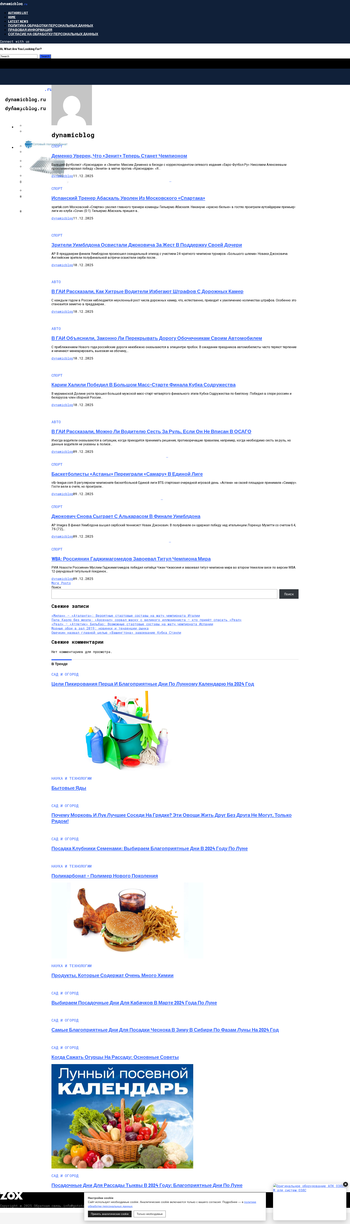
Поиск (56, 587)
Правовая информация (30, 30)
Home (12, 17)
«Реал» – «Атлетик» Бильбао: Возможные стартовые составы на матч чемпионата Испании (132, 624)
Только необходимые (150, 1213)
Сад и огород (28, 106)
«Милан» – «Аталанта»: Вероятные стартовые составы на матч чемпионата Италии (125, 615)
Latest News (18, 21)
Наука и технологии (34, 127)
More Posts (61, 583)
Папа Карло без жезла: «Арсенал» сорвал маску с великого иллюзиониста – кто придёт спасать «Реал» (146, 620)
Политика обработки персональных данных (50, 25)
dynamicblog (62, 176)
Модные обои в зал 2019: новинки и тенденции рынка (100, 628)
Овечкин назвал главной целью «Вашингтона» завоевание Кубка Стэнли (116, 632)
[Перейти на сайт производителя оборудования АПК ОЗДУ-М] (309, 1202)
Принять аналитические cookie (110, 1213)
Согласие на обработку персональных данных (53, 34)
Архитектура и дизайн (36, 147)
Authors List (18, 13)
